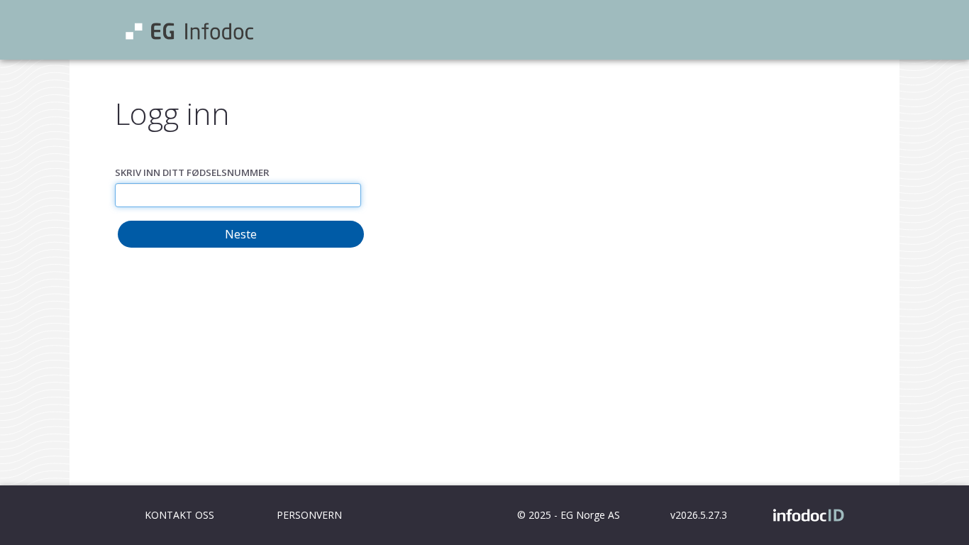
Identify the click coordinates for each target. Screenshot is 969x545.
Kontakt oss (179, 515)
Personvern (309, 515)
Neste (241, 234)
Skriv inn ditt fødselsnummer (192, 172)
